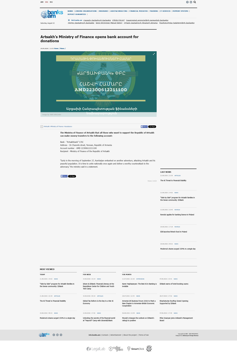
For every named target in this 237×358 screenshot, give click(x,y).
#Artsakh (47, 126)
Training (154, 11)
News (176, 192)
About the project (130, 335)
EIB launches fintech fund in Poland (173, 232)
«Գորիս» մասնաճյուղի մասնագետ (81, 23)
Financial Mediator (138, 11)
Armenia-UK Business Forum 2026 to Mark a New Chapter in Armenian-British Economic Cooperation (139, 303)
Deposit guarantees (77, 14)
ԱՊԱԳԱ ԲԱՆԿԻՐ (118, 20)
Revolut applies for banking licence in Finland (177, 215)
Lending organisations (86, 11)
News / (63, 48)
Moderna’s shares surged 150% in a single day (178, 249)
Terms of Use (144, 335)
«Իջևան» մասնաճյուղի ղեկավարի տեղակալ (141, 23)
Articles (178, 175)
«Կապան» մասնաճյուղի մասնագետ (97, 20)
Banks (70, 11)
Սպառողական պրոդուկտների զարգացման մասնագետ (147, 20)
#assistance (68, 126)
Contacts (105, 335)
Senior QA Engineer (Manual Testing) (109, 23)
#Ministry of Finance (57, 126)
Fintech (177, 209)
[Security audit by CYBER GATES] (116, 349)
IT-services (165, 11)
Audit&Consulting (118, 11)
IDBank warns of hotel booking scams (174, 284)
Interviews (140, 279)
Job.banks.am (76, 20)
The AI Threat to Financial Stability (173, 180)
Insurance (104, 11)
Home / (57, 48)
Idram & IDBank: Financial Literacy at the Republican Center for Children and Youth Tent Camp (98, 286)
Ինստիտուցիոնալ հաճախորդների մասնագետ (176, 23)
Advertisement (116, 335)
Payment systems (180, 11)
